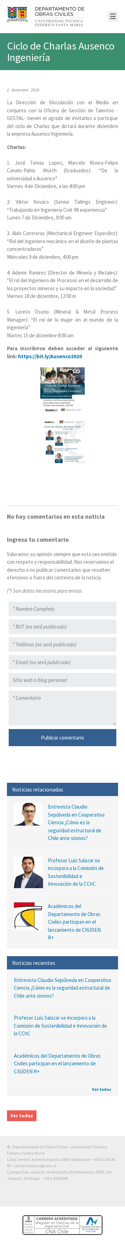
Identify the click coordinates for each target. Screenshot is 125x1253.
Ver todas (101, 1089)
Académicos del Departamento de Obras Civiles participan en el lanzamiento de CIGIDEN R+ (57, 1063)
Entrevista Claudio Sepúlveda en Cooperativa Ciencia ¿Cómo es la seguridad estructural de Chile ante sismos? (62, 988)
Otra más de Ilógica (98, 1196)
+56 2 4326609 (55, 1178)
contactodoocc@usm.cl (35, 1165)
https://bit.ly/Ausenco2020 (50, 356)
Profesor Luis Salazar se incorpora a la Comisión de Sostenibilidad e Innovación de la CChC (60, 1025)
